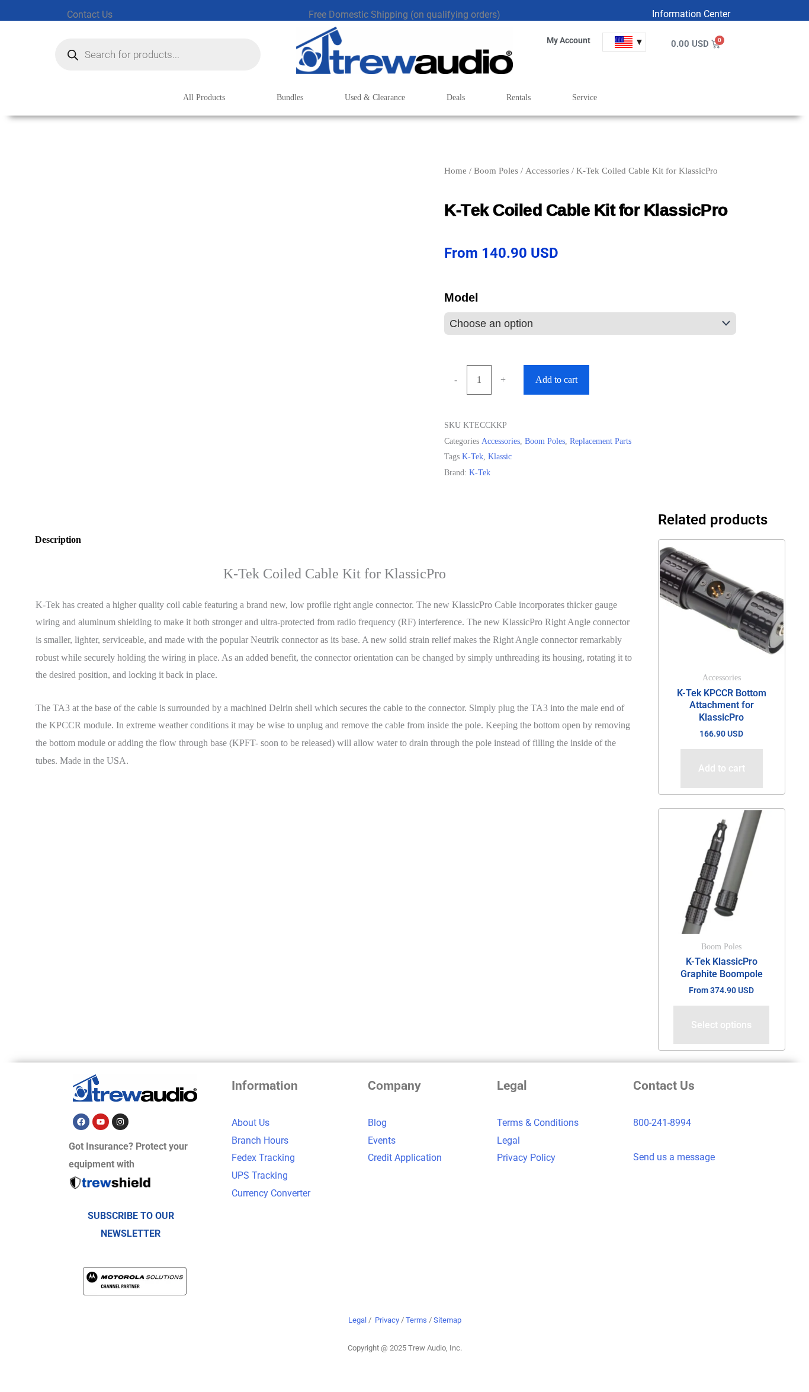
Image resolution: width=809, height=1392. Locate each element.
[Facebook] (81, 1121)
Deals (456, 97)
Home (455, 170)
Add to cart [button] (721, 768)
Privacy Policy (526, 1157)
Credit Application (405, 1157)
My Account (568, 40)
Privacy (387, 1320)
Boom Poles (496, 170)
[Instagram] (120, 1121)
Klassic (500, 456)
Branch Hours (260, 1140)
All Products (204, 97)
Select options (721, 1025)
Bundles (290, 97)
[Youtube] (100, 1121)
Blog (377, 1122)
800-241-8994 (662, 1122)
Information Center (691, 14)
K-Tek (472, 456)
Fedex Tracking (263, 1157)
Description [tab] (58, 540)
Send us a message (674, 1157)
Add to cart (556, 380)
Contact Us (90, 14)
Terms (416, 1320)
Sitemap (447, 1320)
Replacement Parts (600, 441)
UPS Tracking (260, 1175)
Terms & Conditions (538, 1122)
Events (382, 1140)
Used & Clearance (375, 97)
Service (584, 97)
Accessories (547, 170)
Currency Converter (271, 1193)
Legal (508, 1140)
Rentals (518, 97)
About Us (250, 1122)
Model (461, 298)
